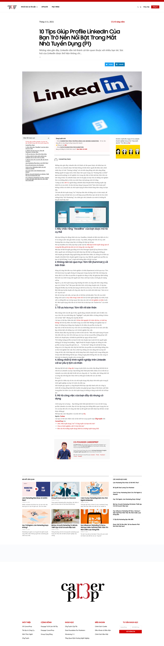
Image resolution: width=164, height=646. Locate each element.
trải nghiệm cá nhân (97, 300)
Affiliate (44, 7)
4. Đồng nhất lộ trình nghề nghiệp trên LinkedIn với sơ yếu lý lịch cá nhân (36, 157)
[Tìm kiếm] (138, 7)
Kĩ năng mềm (119, 22)
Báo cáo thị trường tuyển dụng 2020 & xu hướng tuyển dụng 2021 (78, 428)
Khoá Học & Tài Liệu (28, 7)
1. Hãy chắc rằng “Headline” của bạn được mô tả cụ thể (37, 148)
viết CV (66, 183)
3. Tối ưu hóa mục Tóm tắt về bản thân (36, 154)
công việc (71, 368)
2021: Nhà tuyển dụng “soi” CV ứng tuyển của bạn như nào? (76, 424)
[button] (109, 64)
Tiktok (97, 454)
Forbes (62, 416)
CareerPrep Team (30, 145)
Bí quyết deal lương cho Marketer (35, 165)
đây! (66, 145)
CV (112, 22)
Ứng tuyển (98, 419)
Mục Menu (55, 7)
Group (75, 456)
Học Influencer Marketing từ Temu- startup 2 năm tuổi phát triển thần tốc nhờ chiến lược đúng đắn (37, 179)
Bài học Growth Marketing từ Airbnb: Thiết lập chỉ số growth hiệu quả (37, 175)
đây (84, 414)
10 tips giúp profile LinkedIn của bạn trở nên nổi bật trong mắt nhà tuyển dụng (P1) (37, 142)
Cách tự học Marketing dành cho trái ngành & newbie (36, 168)
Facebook (102, 454)
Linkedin (93, 454)
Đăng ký (155, 7)
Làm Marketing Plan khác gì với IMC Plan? (37, 163)
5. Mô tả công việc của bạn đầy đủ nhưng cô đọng (37, 160)
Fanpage (80, 456)
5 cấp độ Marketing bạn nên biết (123, 519)
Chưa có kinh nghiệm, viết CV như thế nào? (70, 426)
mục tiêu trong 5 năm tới (75, 298)
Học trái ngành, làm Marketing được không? (35, 171)
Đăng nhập (146, 7)
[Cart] (141, 7)
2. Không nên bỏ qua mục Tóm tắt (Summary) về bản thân (35, 151)
